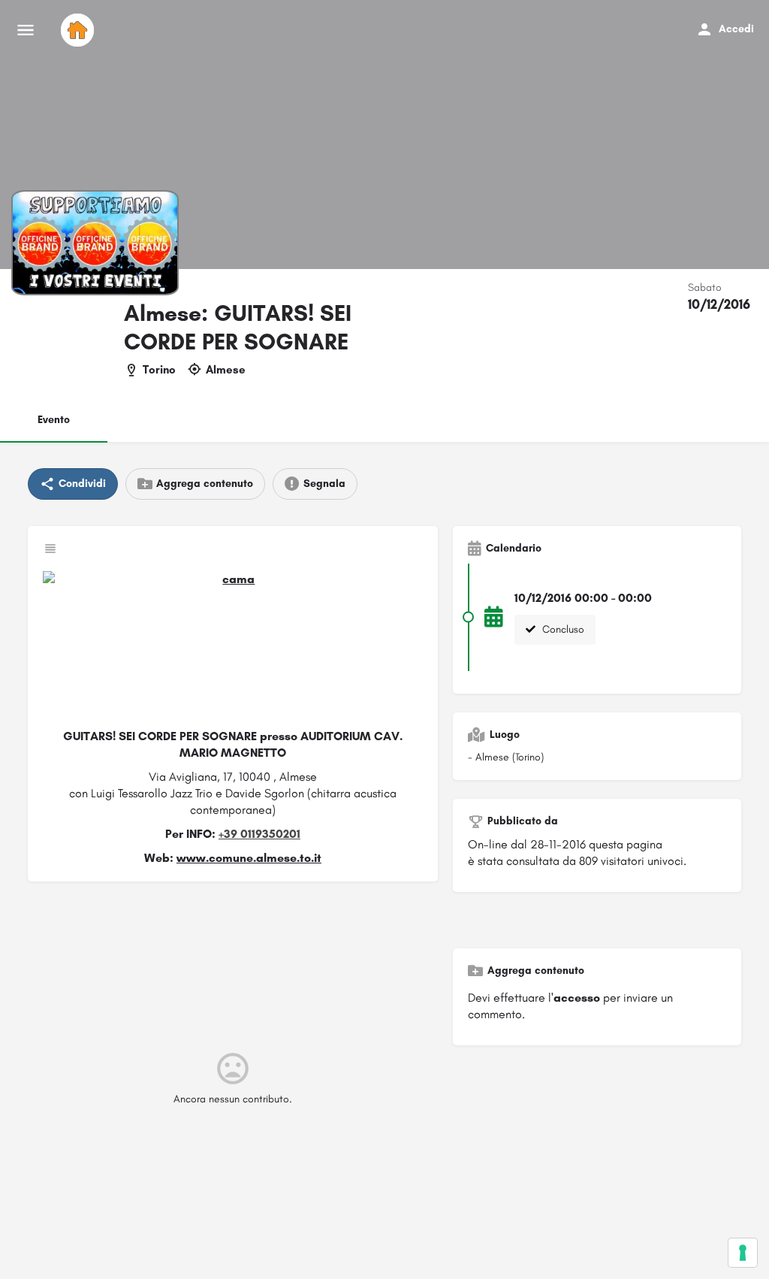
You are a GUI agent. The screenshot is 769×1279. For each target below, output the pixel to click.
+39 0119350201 (259, 834)
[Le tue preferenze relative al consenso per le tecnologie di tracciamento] (742, 1252)
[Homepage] (79, 30)
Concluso (561, 629)
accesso (576, 997)
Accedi (736, 29)
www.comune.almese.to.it (248, 858)
